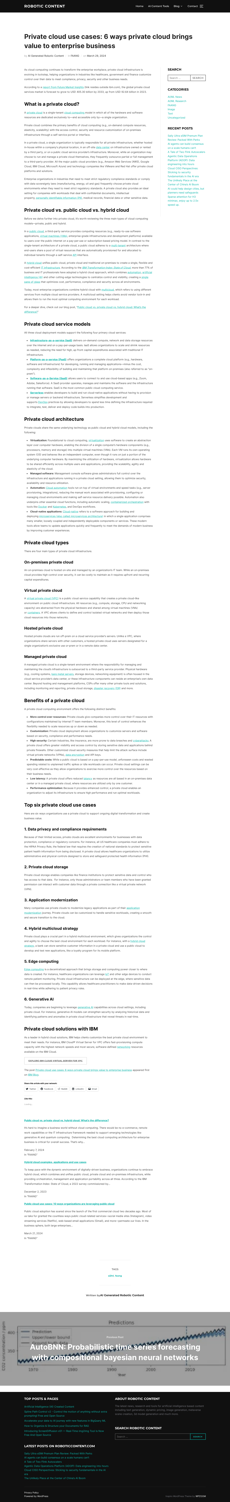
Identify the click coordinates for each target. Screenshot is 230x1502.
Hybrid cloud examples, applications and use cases (55, 1162)
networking (123, 1046)
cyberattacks (140, 740)
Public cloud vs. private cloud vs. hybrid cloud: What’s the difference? (66, 1120)
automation (134, 272)
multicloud (108, 289)
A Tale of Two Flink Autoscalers (186, 151)
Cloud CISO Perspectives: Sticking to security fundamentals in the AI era (183, 172)
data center (103, 147)
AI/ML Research (177, 101)
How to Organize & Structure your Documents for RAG (56, 1425)
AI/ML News (175, 96)
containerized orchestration (127, 502)
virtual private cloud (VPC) (43, 598)
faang (118, 1275)
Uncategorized (176, 117)
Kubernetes (59, 506)
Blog (176, 6)
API (75, 255)
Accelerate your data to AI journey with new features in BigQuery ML (65, 1420)
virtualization (96, 440)
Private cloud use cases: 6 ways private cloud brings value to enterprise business (84, 1070)
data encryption (75, 754)
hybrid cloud (34, 262)
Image (171, 109)
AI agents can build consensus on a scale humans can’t (56, 1457)
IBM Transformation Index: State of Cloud (106, 267)
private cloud (34, 112)
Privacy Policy (31, 1492)
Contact (193, 6)
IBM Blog (33, 1074)
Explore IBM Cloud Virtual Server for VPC (55, 1061)
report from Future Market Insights (63, 87)
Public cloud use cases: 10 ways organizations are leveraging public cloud (69, 1203)
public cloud (36, 231)
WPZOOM (201, 1496)
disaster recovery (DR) (107, 688)
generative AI (85, 1007)
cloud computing (74, 112)
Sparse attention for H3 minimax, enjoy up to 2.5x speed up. (183, 200)
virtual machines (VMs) (53, 235)
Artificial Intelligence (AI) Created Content (49, 1406)
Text (170, 113)
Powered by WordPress (36, 1496)
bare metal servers (62, 674)
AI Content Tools (158, 6)
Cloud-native (70, 511)
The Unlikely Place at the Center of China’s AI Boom (55, 1478)
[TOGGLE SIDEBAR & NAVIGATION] (202, 6)
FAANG (75, 55)
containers (34, 612)
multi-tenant (118, 245)
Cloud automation (56, 487)
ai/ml (111, 1275)
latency (88, 778)
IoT (107, 974)
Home (139, 6)
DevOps (43, 402)
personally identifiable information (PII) (59, 197)
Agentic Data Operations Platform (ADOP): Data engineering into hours (182, 160)
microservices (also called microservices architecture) (71, 516)
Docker (42, 506)
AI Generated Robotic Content (46, 55)
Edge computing (34, 969)
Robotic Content (44, 6)
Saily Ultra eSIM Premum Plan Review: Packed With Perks (58, 1453)
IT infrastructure (50, 267)
